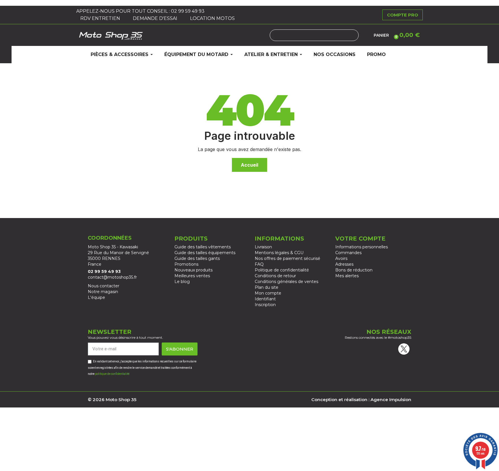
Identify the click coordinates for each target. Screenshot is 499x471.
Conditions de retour (275, 275)
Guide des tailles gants (197, 258)
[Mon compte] (366, 35)
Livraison (263, 247)
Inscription (265, 304)
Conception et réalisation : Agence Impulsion (361, 399)
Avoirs (341, 258)
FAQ (259, 264)
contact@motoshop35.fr (112, 277)
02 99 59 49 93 (188, 11)
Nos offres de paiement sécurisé (287, 258)
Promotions (186, 264)
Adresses (344, 264)
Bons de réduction (354, 270)
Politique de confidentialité (282, 270)
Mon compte (268, 293)
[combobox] (314, 35)
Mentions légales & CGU (279, 252)
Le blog (182, 281)
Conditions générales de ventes (286, 281)
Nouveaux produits (193, 270)
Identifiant (265, 298)
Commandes (348, 252)
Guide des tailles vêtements (202, 247)
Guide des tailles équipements (204, 252)
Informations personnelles (361, 247)
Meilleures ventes (192, 275)
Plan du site (266, 287)
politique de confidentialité (112, 373)
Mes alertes (347, 275)
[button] (406, 35)
